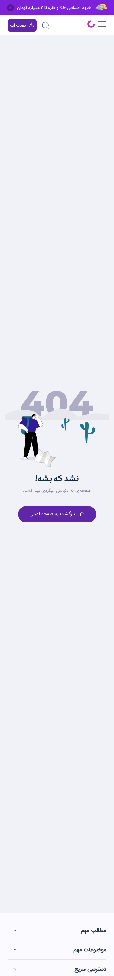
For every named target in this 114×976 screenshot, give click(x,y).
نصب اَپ (18, 25)
